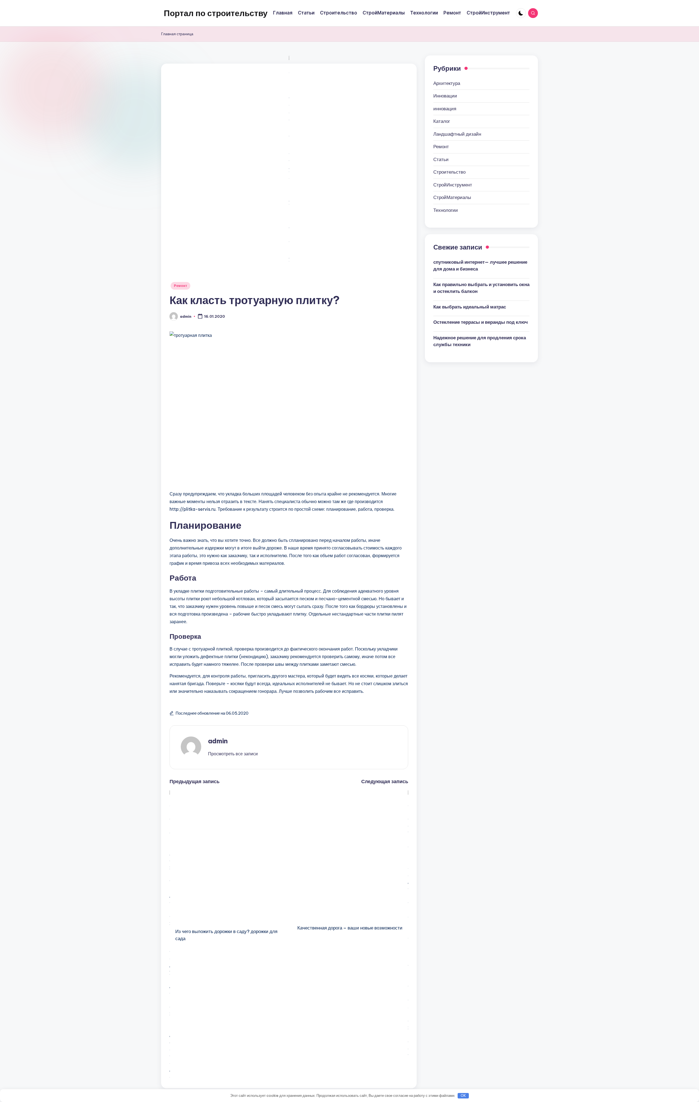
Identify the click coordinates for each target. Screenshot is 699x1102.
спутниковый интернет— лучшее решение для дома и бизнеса (480, 265)
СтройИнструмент (452, 185)
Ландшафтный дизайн (457, 134)
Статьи (441, 159)
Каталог (441, 121)
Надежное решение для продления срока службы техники (479, 340)
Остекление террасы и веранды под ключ (480, 322)
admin (218, 741)
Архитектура (446, 83)
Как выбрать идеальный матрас (469, 307)
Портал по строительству (216, 13)
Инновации (445, 96)
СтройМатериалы (452, 197)
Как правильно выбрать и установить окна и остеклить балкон (481, 287)
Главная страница (177, 33)
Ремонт (180, 286)
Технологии (445, 210)
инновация (444, 108)
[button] (233, 753)
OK (463, 1095)
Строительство (449, 172)
